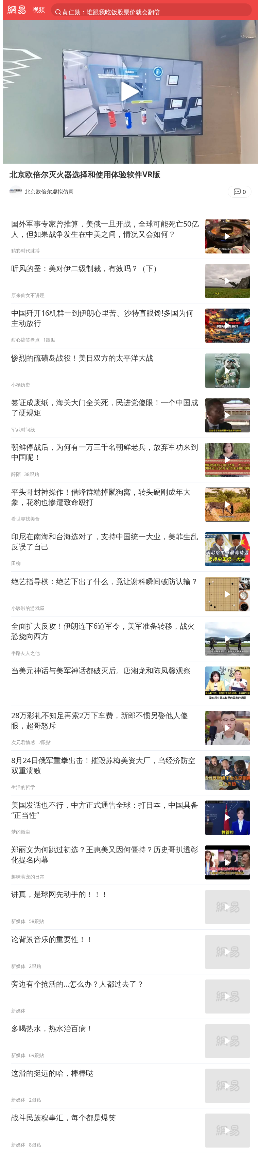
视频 (39, 9)
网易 (16, 10)
